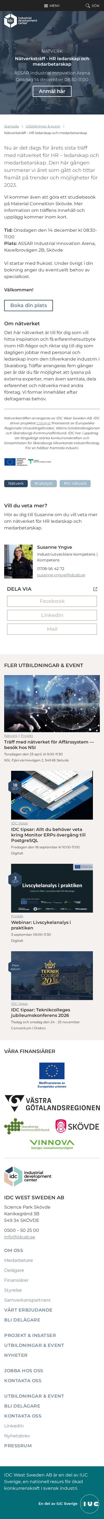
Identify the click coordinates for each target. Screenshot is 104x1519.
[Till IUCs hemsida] (69, 1503)
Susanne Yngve (54, 547)
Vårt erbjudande (28, 1310)
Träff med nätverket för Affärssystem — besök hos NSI (52, 703)
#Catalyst (44, 483)
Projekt (27, 736)
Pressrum (18, 1445)
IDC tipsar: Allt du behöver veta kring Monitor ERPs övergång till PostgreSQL (52, 795)
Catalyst (44, 423)
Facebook (52, 601)
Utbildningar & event (43, 126)
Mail (52, 629)
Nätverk (52, 51)
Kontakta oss (22, 1380)
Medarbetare (18, 1260)
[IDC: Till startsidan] (20, 21)
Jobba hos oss (23, 1370)
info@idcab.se (19, 1237)
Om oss (13, 1250)
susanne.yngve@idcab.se (61, 574)
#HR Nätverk (75, 483)
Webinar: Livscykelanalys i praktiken (52, 888)
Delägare (14, 1270)
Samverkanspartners (27, 1300)
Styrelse (13, 1290)
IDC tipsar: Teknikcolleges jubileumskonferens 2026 (52, 975)
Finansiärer (16, 1280)
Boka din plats (28, 305)
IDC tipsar (19, 823)
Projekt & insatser (30, 1335)
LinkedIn (52, 615)
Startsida (11, 126)
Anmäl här (52, 91)
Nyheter (16, 1355)
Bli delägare (22, 1320)
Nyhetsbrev (17, 1435)
